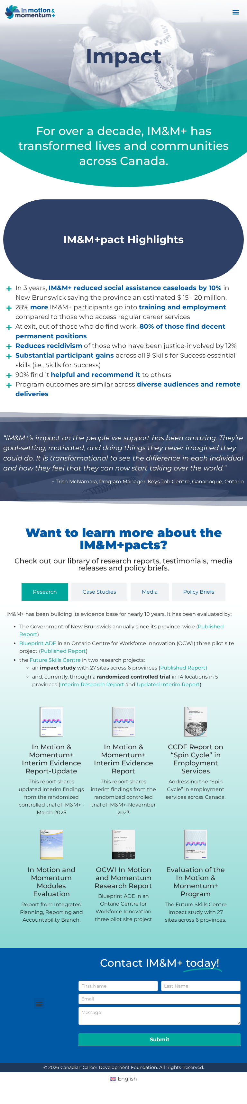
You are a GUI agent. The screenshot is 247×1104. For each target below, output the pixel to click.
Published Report (63, 651)
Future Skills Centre (55, 660)
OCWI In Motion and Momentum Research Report (123, 878)
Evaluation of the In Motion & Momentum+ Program (195, 882)
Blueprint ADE (37, 643)
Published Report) (183, 668)
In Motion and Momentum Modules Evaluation (51, 882)
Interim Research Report (92, 684)
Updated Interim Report (168, 684)
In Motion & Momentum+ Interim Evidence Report (123, 759)
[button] (236, 12)
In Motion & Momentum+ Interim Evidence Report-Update (51, 759)
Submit (159, 1039)
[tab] (45, 592)
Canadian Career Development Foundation (108, 1067)
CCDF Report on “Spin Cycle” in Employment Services (195, 759)
